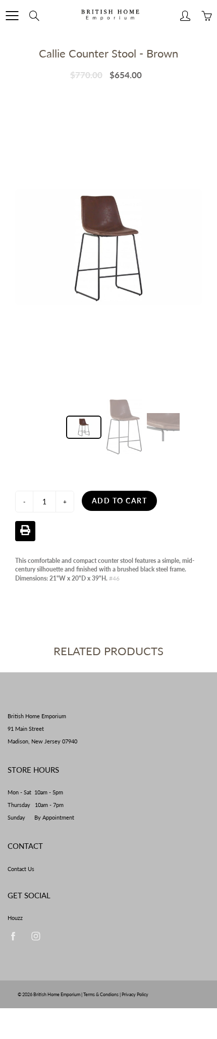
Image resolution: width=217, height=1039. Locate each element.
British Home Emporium (57, 994)
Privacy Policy (135, 994)
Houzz (15, 918)
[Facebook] (13, 936)
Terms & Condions (101, 994)
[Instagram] (35, 936)
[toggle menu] (12, 15)
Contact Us (21, 869)
